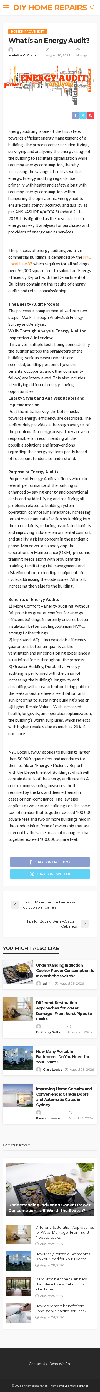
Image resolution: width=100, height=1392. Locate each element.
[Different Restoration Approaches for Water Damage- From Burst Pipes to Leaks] (18, 1234)
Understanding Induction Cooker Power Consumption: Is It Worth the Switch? (65, 970)
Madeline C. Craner (23, 55)
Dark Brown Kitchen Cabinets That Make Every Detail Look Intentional (61, 1284)
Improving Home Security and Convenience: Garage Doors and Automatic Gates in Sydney (64, 1097)
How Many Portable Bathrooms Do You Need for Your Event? (62, 1056)
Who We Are (60, 1364)
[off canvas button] (6, 7)
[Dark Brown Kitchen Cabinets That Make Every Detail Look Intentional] (18, 1286)
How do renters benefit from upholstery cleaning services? (60, 1308)
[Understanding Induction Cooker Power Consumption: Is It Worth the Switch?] (50, 1189)
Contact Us (38, 1364)
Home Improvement (27, 31)
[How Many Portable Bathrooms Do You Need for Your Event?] (18, 1261)
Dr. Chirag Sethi (48, 1032)
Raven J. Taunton (49, 1118)
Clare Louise (52, 1069)
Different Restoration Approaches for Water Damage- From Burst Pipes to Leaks (64, 1011)
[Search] (92, 7)
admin (47, 983)
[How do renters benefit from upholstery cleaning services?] (18, 1313)
